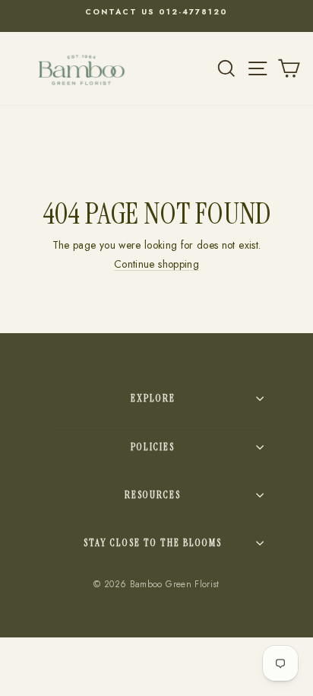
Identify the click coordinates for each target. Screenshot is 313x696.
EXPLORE (153, 398)
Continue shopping (156, 264)
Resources (153, 494)
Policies (153, 446)
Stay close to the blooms (153, 542)
